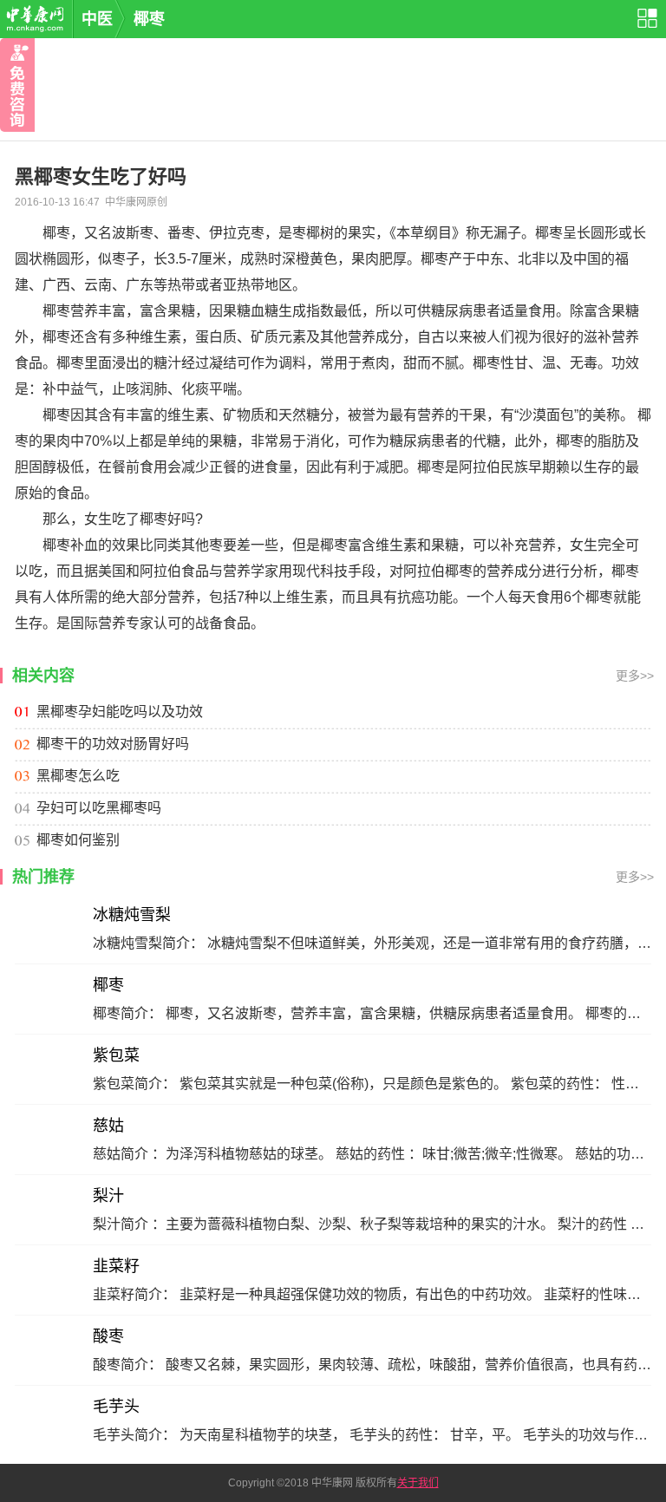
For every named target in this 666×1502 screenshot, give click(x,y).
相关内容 (43, 675)
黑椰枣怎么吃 (78, 775)
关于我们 (418, 1483)
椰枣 (149, 19)
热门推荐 (43, 876)
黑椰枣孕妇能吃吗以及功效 (119, 711)
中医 (97, 19)
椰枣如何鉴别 (78, 840)
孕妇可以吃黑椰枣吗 (98, 807)
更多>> (635, 675)
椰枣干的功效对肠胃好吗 (112, 743)
